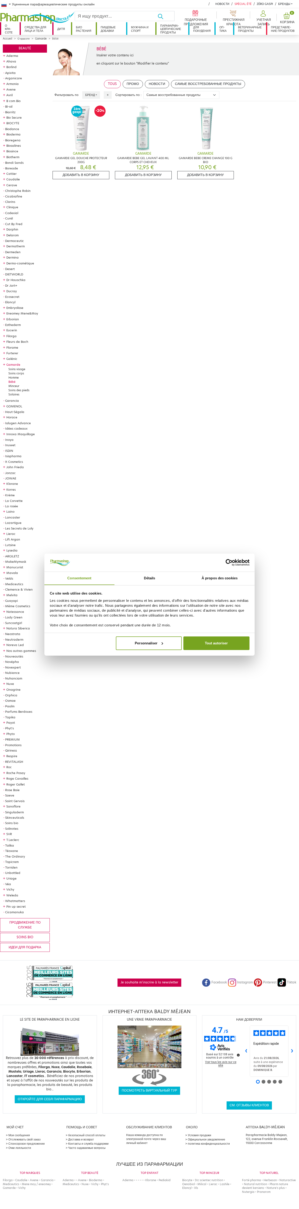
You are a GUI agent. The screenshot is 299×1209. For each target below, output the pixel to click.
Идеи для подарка (25, 947)
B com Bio (13, 101)
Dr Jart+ (11, 285)
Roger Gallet (15, 784)
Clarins (10, 202)
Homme (13, 378)
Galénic (11, 359)
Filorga (11, 336)
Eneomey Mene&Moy (22, 313)
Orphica (11, 695)
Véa (8, 884)
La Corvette (14, 501)
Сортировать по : (128, 95)
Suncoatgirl (13, 623)
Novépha (12, 662)
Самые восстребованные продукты (208, 84)
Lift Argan (12, 539)
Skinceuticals (14, 817)
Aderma (12, 56)
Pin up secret (16, 906)
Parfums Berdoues (18, 711)
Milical (201, 1184)
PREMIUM (12, 739)
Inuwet (10, 445)
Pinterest (270, 982)
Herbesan (270, 1180)
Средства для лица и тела (35, 29)
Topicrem (12, 862)
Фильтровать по (66, 95)
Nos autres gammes (21, 651)
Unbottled (12, 873)
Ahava (11, 61)
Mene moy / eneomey (36, 1184)
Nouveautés (14, 656)
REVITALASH (14, 762)
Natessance (15, 612)
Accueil (7, 38)
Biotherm (12, 157)
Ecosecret (12, 297)
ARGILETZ (12, 556)
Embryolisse (14, 308)
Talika (9, 845)
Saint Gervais (15, 801)
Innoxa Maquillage (20, 434)
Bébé (11, 382)
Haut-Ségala (14, 412)
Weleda (12, 895)
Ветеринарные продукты (250, 29)
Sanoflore (13, 806)
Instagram (245, 982)
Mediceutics (14, 584)
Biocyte (187, 1180)
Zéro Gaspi (265, 4)
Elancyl (10, 302)
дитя (61, 29)
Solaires (13, 394)
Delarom (12, 235)
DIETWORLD (14, 274)
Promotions (13, 745)
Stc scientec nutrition (209, 1180)
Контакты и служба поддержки (88, 1144)
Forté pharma (251, 1180)
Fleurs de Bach (17, 342)
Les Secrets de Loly (19, 528)
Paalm (9, 706)
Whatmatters (15, 901)
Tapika (10, 717)
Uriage (11, 878)
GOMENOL (14, 406)
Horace (11, 417)
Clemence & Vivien (19, 589)
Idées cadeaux (16, 428)
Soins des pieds (18, 390)
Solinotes (11, 828)
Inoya (9, 440)
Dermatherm (15, 246)
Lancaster (12, 517)
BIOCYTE (12, 123)
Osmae (10, 700)
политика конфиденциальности (209, 1144)
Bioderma (13, 134)
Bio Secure (14, 117)
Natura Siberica (18, 628)
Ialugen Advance (18, 423)
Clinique (12, 207)
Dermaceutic (14, 241)
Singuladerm (14, 812)
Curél (9, 218)
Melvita (12, 595)
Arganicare (13, 78)
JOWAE (10, 478)
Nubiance (12, 673)
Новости (222, 4)
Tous (112, 84)
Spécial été (243, 4)
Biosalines (13, 145)
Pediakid (165, 1180)
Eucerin (11, 330)
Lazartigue (13, 523)
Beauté (25, 48)
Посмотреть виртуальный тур (149, 1090)
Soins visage (16, 369)
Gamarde (41, 38)
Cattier (11, 174)
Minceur (13, 386)
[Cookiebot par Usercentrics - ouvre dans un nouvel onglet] (229, 562)
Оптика (223, 29)
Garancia (12, 400)
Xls (196, 1188)
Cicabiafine (13, 196)
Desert (10, 269)
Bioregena (13, 140)
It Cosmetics (14, 462)
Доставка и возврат (81, 1139)
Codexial (11, 213)
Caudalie (13, 179)
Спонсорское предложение (26, 1144)
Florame (12, 347)
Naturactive (287, 1180)
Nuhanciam (13, 678)
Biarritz (10, 112)
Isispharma (13, 456)
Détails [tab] (149, 578)
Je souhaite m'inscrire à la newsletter (149, 982)
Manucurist (14, 567)
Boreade (11, 168)
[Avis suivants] (292, 1051)
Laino (10, 511)
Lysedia (12, 550)
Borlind (11, 67)
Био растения (83, 29)
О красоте (9, 29)
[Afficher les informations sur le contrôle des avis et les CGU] (238, 1055)
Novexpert (13, 667)
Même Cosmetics (17, 606)
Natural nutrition (255, 1184)
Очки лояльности (19, 1148)
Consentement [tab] (79, 578)
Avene (11, 89)
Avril (9, 95)
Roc (9, 767)
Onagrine (13, 689)
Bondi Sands (14, 163)
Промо (133, 84)
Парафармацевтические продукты (170, 29)
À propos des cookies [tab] (220, 578)
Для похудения (202, 29)
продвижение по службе (25, 924)
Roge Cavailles (17, 778)
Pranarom (264, 1192)
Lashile (224, 1184)
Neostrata (12, 634)
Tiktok (291, 982)
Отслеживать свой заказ (24, 1139)
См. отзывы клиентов (249, 1105)
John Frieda (15, 467)
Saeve (9, 795)
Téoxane (11, 851)
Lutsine (10, 545)
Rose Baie (12, 790)
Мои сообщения (19, 1135)
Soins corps (16, 373)
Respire (11, 756)
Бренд (90, 95)
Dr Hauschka (15, 280)
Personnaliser (146, 643)
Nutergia (248, 1192)
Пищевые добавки (108, 29)
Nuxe (10, 684)
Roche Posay (15, 773)
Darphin (12, 229)
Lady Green (13, 617)
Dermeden (13, 252)
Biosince (12, 151)
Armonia (12, 84)
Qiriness (11, 750)
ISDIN (9, 451)
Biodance (12, 129)
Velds (9, 578)
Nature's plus (276, 1188)
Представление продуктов (283, 29)
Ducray (11, 291)
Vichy (10, 889)
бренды (284, 4)
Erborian (12, 319)
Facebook (219, 982)
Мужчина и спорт (140, 29)
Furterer (12, 353)
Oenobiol (188, 1184)
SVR (9, 834)
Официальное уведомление (206, 1139)
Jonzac (10, 473)
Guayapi (11, 601)
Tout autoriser (216, 643)
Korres (11, 489)
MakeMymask (15, 561)
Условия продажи (199, 1135)
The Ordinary (15, 856)
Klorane (12, 484)
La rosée (11, 506)
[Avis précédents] (246, 1051)
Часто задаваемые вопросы (87, 1148)
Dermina (12, 257)
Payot (10, 722)
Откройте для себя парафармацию (50, 1099)
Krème (10, 495)
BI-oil (8, 106)
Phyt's (9, 728)
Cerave (11, 185)
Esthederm (13, 325)
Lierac (10, 534)
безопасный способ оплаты (86, 1135)
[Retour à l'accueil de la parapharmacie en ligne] (37, 18)
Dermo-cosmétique (20, 263)
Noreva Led (15, 645)
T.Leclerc (12, 840)
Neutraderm (14, 639)
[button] (263, 18)
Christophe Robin (18, 191)
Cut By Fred (13, 224)
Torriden (11, 867)
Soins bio (11, 823)
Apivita (10, 73)
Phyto (10, 734)
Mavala (12, 573)
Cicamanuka (14, 912)
